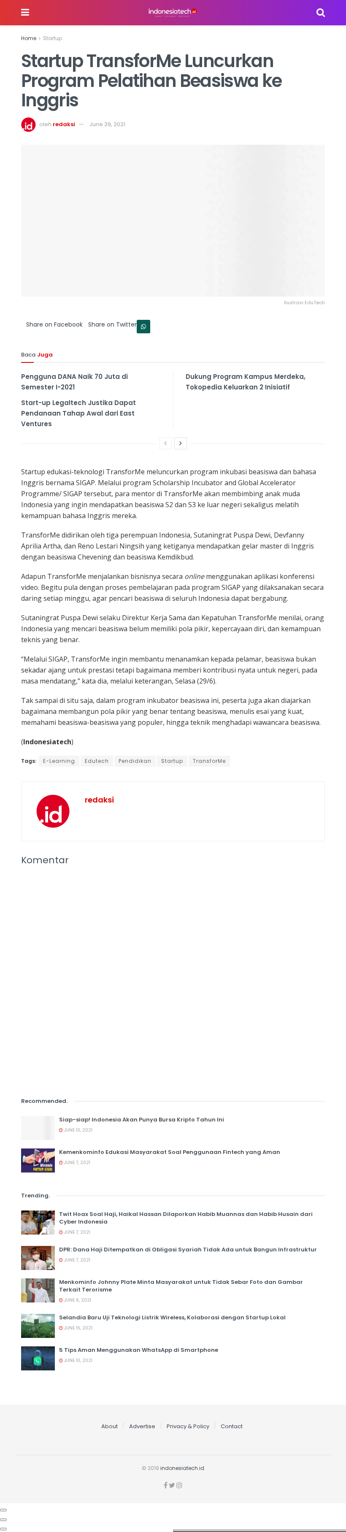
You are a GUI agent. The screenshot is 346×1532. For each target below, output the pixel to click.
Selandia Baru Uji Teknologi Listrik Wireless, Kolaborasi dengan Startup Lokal (172, 1317)
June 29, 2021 (107, 124)
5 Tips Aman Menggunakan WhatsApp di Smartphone (138, 1350)
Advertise (142, 1426)
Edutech (97, 761)
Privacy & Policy (188, 1426)
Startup (52, 38)
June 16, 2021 (77, 1328)
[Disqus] (173, 986)
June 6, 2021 (77, 1300)
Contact (232, 1426)
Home (28, 38)
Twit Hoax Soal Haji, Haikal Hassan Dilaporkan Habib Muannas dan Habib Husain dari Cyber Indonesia (186, 1218)
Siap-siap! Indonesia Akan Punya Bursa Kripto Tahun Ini (141, 1120)
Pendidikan (135, 761)
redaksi (64, 124)
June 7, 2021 (76, 1162)
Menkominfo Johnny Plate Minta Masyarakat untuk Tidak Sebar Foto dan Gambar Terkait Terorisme (181, 1286)
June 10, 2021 (77, 1130)
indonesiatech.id (182, 1468)
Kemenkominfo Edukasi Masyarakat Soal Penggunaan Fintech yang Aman (169, 1152)
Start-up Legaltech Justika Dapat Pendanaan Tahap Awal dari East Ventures (78, 413)
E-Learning (59, 761)
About (109, 1426)
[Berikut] (180, 443)
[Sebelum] (165, 443)
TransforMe (209, 761)
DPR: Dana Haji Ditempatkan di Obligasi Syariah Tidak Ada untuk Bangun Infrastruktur (188, 1250)
